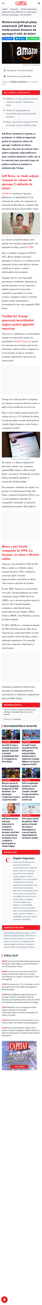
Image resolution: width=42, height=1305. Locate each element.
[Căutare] (39, 3)
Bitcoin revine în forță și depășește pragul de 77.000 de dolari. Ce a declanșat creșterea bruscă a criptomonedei (11, 791)
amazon (20, 710)
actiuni (13, 710)
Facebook (9, 38)
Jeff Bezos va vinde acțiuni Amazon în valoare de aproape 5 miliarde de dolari (22, 101)
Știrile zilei (11, 955)
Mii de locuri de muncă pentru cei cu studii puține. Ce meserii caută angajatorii (20, 1021)
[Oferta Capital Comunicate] (21, 1055)
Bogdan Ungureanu (19, 82)
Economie (17, 719)
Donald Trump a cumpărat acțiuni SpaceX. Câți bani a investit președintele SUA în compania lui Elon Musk (10, 753)
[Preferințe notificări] (4, 1299)
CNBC (31, 247)
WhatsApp (34, 38)
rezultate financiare (20, 712)
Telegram (21, 38)
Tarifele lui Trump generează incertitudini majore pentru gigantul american (21, 113)
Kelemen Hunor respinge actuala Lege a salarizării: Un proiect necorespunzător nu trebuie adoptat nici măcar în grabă (20, 1011)
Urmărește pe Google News (19, 76)
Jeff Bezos (7, 193)
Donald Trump (21, 341)
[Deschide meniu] (3, 3)
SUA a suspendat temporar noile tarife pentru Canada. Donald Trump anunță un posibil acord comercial (30, 791)
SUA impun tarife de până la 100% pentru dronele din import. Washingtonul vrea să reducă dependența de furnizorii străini (30, 828)
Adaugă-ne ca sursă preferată (20, 70)
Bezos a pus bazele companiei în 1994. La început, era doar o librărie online (22, 123)
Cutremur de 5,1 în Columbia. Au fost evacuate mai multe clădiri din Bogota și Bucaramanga (21, 987)
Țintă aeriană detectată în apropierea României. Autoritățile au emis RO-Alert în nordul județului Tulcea (21, 964)
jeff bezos (7, 712)
